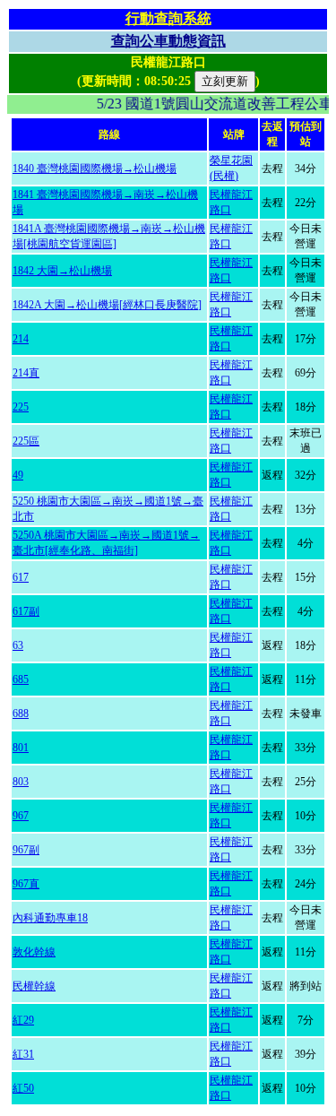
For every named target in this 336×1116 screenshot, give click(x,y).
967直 (26, 884)
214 (21, 339)
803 (21, 781)
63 (18, 645)
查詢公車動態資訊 (168, 40)
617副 (26, 611)
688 (21, 713)
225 (21, 407)
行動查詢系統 (168, 18)
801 (21, 747)
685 (21, 679)
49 (18, 475)
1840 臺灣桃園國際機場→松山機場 (95, 168)
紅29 (23, 1020)
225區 (26, 441)
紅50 (23, 1088)
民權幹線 (34, 986)
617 (21, 577)
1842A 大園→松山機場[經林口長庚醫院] (107, 304)
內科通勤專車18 (50, 918)
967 (21, 815)
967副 (26, 849)
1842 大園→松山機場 (62, 270)
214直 (26, 373)
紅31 (23, 1054)
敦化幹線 (34, 952)
